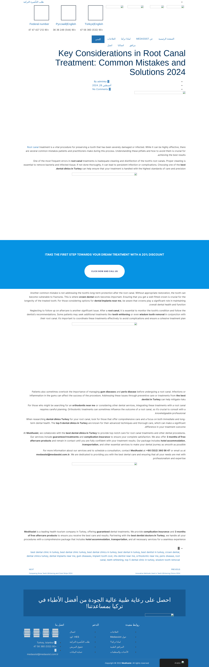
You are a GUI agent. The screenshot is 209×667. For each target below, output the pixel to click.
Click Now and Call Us (104, 271)
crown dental (172, 552)
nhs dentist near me (124, 556)
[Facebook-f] (55, 633)
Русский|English (66, 23)
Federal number (39, 23)
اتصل (109, 45)
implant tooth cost (102, 556)
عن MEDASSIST (144, 38)
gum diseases (84, 556)
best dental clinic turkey (73, 552)
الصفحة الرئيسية (166, 38)
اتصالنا (121, 45)
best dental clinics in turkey (102, 552)
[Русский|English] (68, 12)
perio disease (167, 556)
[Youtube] (27, 633)
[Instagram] (36, 633)
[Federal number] (41, 12)
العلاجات (111, 38)
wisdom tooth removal (168, 559)
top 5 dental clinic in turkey (139, 559)
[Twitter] (46, 633)
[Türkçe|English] (95, 12)
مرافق (133, 45)
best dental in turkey (129, 552)
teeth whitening (115, 559)
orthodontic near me (147, 556)
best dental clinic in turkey (45, 552)
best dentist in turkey (152, 552)
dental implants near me (62, 556)
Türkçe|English (94, 23)
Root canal (33, 147)
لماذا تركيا (126, 38)
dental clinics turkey (37, 556)
